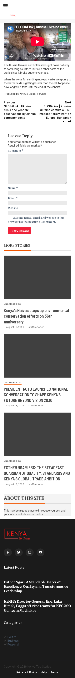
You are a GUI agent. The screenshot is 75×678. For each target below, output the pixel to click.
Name (13, 188)
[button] (5, 5)
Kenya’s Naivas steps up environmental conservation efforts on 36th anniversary (36, 316)
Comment (15, 150)
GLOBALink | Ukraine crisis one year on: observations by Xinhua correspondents (20, 110)
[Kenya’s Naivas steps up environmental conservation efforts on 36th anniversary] (37, 277)
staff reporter (36, 327)
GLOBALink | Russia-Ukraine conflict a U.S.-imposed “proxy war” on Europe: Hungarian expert (55, 112)
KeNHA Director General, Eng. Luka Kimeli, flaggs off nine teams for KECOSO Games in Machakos (37, 606)
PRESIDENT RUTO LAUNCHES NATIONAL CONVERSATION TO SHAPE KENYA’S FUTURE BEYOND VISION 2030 (36, 394)
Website (13, 208)
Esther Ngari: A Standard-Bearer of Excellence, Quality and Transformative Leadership (36, 586)
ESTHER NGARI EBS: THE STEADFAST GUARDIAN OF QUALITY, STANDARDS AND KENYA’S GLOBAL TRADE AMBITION (37, 473)
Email (13, 198)
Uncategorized (13, 304)
